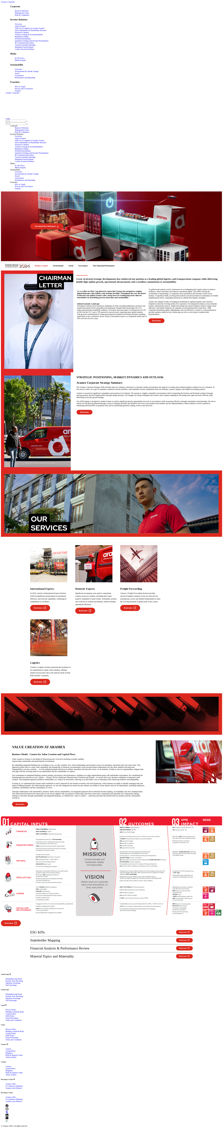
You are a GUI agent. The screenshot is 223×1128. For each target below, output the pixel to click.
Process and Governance (24, 89)
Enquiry (18, 91)
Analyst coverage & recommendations (29, 35)
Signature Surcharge (13, 983)
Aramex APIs (11, 1084)
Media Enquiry (20, 60)
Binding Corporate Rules (15, 1012)
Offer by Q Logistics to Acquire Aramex (29, 28)
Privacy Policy (11, 1010)
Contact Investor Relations (24, 49)
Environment (58, 266)
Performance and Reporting (25, 78)
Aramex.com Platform (14, 1088)
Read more (156, 321)
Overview (18, 24)
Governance (19, 76)
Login (8, 119)
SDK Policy (10, 1016)
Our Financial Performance (104, 266)
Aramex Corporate (8, 2)
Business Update (41, 266)
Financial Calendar (22, 32)
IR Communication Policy (24, 43)
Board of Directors (22, 11)
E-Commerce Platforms (14, 1086)
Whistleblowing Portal (14, 979)
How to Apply (20, 87)
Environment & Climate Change (27, 71)
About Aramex (20, 26)
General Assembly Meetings (25, 45)
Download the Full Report (45, 226)
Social (17, 73)
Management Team (22, 13)
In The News (20, 58)
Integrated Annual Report (24, 47)
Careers (8, 1049)
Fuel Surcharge (11, 985)
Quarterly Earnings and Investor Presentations (31, 41)
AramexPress (10, 1051)
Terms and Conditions (14, 1020)
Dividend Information (23, 39)
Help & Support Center (14, 1055)
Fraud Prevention (12, 1018)
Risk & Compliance (22, 15)
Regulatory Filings (21, 37)
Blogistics (9, 1053)
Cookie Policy (11, 1014)
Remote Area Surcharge (14, 981)
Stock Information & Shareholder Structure (30, 30)
